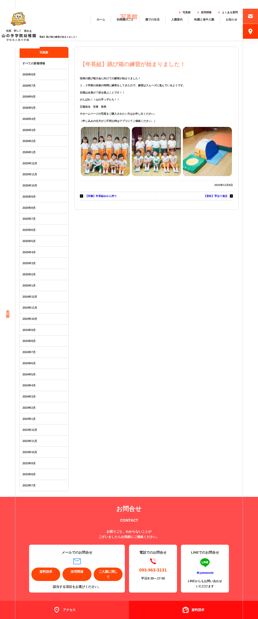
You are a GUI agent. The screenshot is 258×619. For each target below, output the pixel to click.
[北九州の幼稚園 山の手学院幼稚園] (20, 28)
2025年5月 (29, 241)
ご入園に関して (108, 574)
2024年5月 (29, 374)
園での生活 (152, 19)
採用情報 (206, 11)
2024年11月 (29, 307)
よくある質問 (230, 11)
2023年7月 (29, 485)
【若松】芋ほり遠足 (216, 195)
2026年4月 (29, 118)
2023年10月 (29, 452)
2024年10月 (29, 318)
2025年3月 (29, 263)
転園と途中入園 (204, 19)
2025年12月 (29, 163)
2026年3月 (29, 130)
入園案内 (177, 19)
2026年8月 (29, 74)
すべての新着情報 (33, 63)
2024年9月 (29, 330)
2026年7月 (29, 85)
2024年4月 (29, 385)
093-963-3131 (153, 570)
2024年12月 (29, 296)
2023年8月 (29, 474)
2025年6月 (29, 229)
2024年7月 (29, 352)
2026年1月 (29, 152)
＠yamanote (205, 572)
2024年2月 (29, 407)
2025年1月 (29, 285)
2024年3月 (29, 396)
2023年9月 (29, 463)
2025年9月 (29, 196)
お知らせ (231, 19)
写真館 (187, 11)
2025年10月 (29, 185)
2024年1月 (29, 418)
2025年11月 (29, 174)
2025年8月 (29, 207)
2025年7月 (29, 218)
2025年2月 (29, 274)
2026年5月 (29, 107)
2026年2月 (29, 141)
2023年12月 (29, 429)
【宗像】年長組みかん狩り (101, 195)
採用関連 (77, 571)
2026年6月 (29, 96)
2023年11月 (29, 441)
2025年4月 (29, 252)
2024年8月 (29, 341)
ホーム (101, 19)
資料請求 (45, 571)
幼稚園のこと (125, 19)
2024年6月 (29, 363)
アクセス (69, 610)
